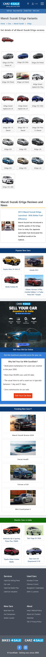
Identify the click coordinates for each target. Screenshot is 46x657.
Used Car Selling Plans (12, 580)
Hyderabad (40, 588)
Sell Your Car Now (23, 395)
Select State (28, 3)
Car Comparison (9, 614)
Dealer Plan (27, 11)
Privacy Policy (36, 622)
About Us (30, 614)
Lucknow (35, 592)
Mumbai (30, 580)
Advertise (30, 618)
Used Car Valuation (10, 592)
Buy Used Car (17, 11)
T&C (28, 622)
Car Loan (7, 584)
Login (36, 4)
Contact (38, 614)
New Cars (36, 11)
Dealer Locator (9, 618)
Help (28, 610)
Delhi (28, 592)
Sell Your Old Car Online (23, 349)
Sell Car (9, 11)
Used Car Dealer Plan (11, 588)
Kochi (36, 584)
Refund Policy (37, 610)
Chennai (30, 584)
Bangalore (30, 588)
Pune (36, 580)
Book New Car (9, 610)
